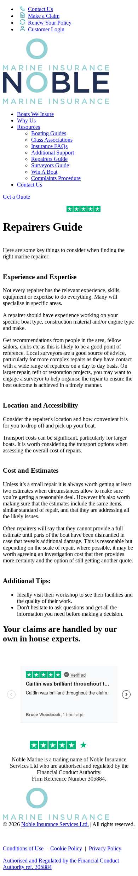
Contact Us (40, 9)
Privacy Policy (105, 848)
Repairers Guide (49, 159)
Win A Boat (44, 172)
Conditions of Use (23, 848)
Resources (28, 127)
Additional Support (52, 153)
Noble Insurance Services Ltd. (55, 824)
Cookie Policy (66, 848)
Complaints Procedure (56, 178)
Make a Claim (43, 16)
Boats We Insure (35, 114)
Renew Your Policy (49, 23)
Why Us (26, 120)
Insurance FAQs (49, 146)
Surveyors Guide (50, 165)
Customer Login (46, 29)
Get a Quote (16, 197)
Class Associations (52, 140)
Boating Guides (48, 133)
